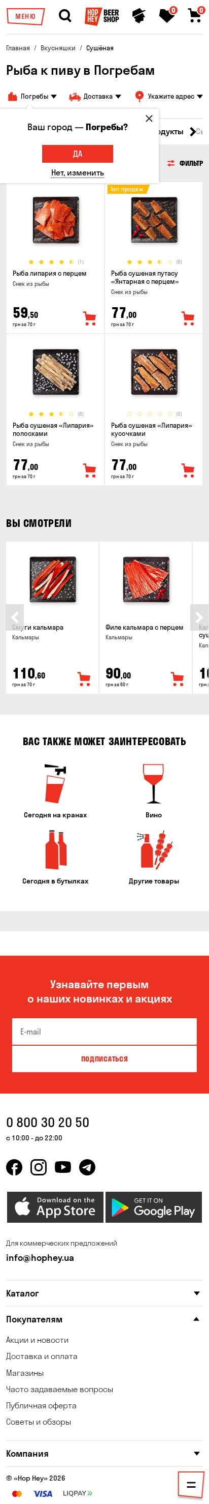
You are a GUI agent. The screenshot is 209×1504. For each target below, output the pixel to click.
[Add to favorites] (90, 319)
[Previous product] (15, 617)
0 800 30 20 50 (47, 1122)
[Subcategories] (191, 1486)
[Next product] (199, 617)
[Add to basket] (84, 679)
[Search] (65, 16)
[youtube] (63, 1167)
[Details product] (55, 220)
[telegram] (87, 1167)
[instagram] (38, 1167)
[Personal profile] (139, 16)
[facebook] (14, 1167)
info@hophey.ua (40, 1257)
